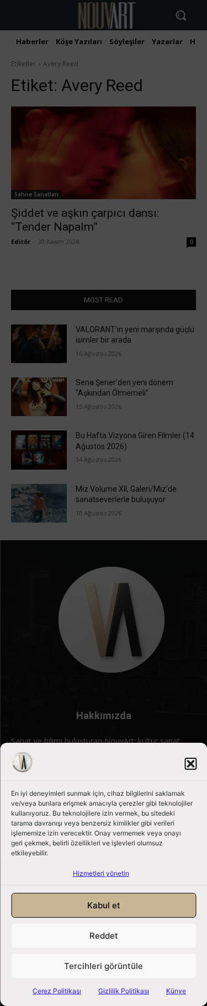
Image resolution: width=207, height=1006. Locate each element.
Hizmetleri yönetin (101, 873)
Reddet (103, 935)
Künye (176, 991)
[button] (190, 763)
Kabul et (103, 905)
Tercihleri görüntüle (103, 966)
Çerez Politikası (57, 991)
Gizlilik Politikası (123, 991)
